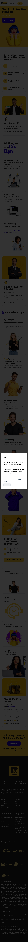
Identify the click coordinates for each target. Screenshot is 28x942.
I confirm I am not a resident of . (13, 480)
